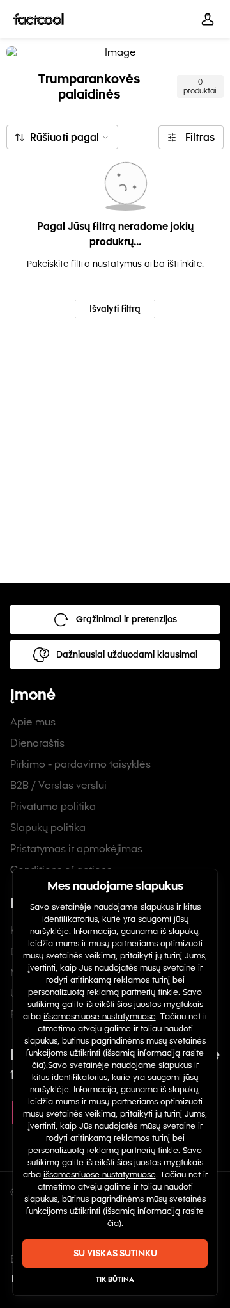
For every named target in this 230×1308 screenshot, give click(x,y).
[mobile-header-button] (207, 19)
